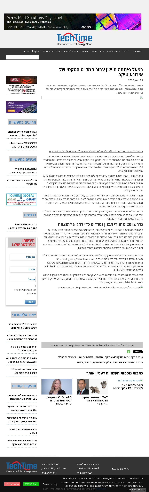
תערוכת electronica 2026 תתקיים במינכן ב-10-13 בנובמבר (23, 145)
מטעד (88, 362)
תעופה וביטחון (113, 51)
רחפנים (84, 51)
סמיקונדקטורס (24, 385)
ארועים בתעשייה (22, 122)
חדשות (138, 51)
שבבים (126, 51)
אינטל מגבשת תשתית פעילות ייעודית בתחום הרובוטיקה (22, 442)
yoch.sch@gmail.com (53, 468)
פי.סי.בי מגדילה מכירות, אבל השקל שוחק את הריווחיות (23, 326)
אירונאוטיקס (119, 362)
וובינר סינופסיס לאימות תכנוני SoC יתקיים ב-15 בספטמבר (22, 133)
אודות (26, 51)
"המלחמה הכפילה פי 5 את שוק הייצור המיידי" (24, 348)
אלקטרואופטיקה (114, 357)
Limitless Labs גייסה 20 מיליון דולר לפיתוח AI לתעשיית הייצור (24, 371)
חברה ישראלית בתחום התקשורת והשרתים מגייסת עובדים (23, 226)
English (36, 51)
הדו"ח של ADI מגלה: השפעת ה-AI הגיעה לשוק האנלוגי (22, 408)
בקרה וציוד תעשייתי (52, 51)
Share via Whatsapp (128, 351)
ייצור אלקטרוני (24, 314)
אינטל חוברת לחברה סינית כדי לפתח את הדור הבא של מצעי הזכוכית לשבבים (22, 337)
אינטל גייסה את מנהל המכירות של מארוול (22, 182)
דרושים (30, 214)
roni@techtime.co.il (88, 468)
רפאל (80, 362)
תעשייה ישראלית (66, 357)
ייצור (102, 51)
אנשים (94, 51)
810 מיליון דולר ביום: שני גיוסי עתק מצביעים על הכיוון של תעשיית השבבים (22, 419)
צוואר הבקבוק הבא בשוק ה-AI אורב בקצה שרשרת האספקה (21, 359)
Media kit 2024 (120, 469)
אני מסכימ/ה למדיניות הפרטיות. (25, 291)
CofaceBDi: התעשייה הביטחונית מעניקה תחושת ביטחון (24, 170)
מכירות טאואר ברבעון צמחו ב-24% (23, 431)
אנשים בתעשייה (23, 159)
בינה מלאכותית (71, 51)
